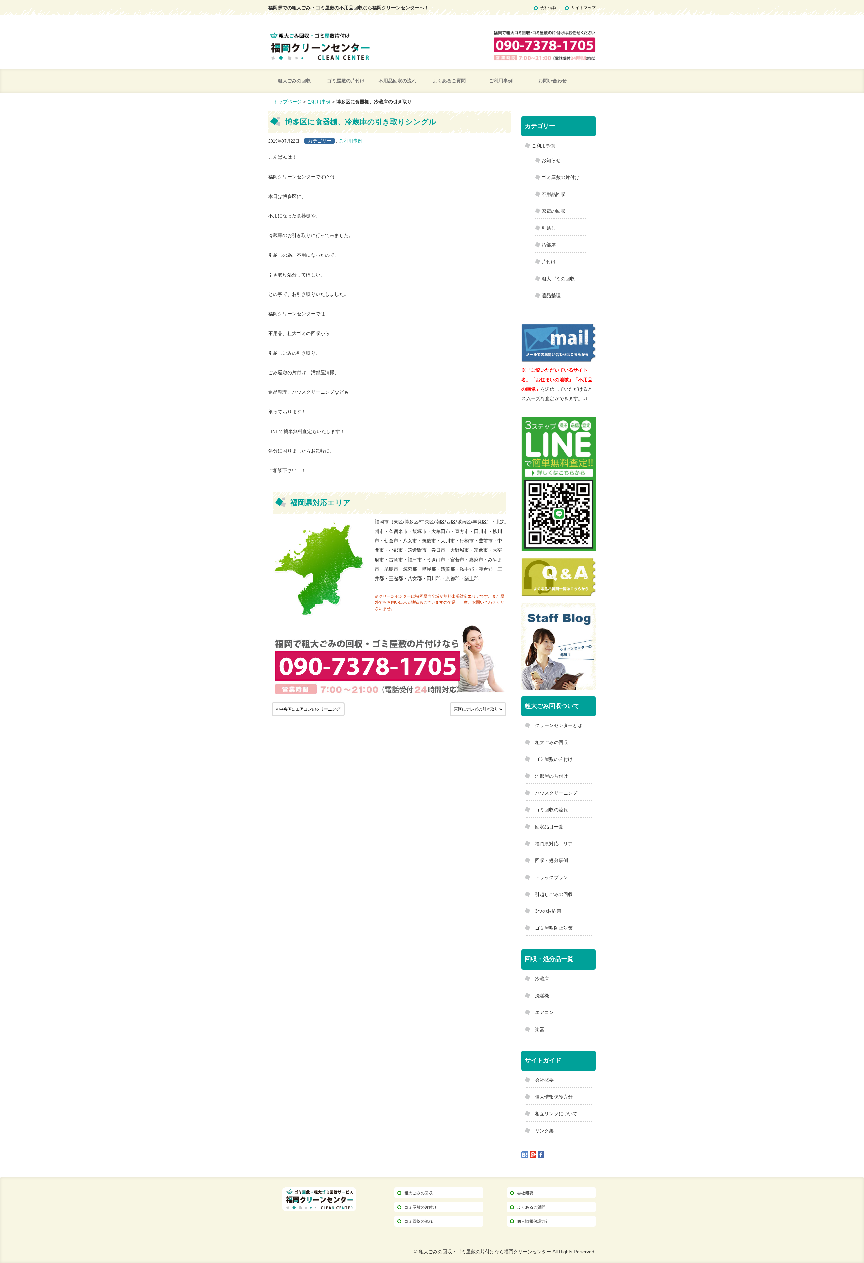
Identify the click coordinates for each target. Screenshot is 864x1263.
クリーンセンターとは (558, 725)
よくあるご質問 (449, 80)
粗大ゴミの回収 (558, 278)
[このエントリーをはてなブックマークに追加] (524, 1154)
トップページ (287, 101)
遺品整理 (551, 295)
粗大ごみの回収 (294, 80)
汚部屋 (549, 245)
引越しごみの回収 (554, 894)
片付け (549, 261)
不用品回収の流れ (397, 80)
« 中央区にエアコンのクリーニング (308, 709)
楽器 (539, 1029)
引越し (549, 228)
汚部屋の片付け (551, 776)
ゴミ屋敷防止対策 (554, 928)
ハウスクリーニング (556, 793)
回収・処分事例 (551, 860)
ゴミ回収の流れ (551, 810)
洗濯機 (542, 995)
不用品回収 (553, 194)
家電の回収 (553, 211)
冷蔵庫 (542, 978)
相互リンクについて (556, 1113)
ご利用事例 (501, 80)
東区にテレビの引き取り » (478, 709)
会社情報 (548, 7)
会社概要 (544, 1080)
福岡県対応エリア (554, 843)
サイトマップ (583, 7)
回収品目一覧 (549, 826)
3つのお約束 (548, 911)
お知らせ (551, 160)
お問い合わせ (552, 80)
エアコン (544, 1012)
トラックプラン (551, 877)
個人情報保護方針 (554, 1097)
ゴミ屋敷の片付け (346, 80)
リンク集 (544, 1130)
